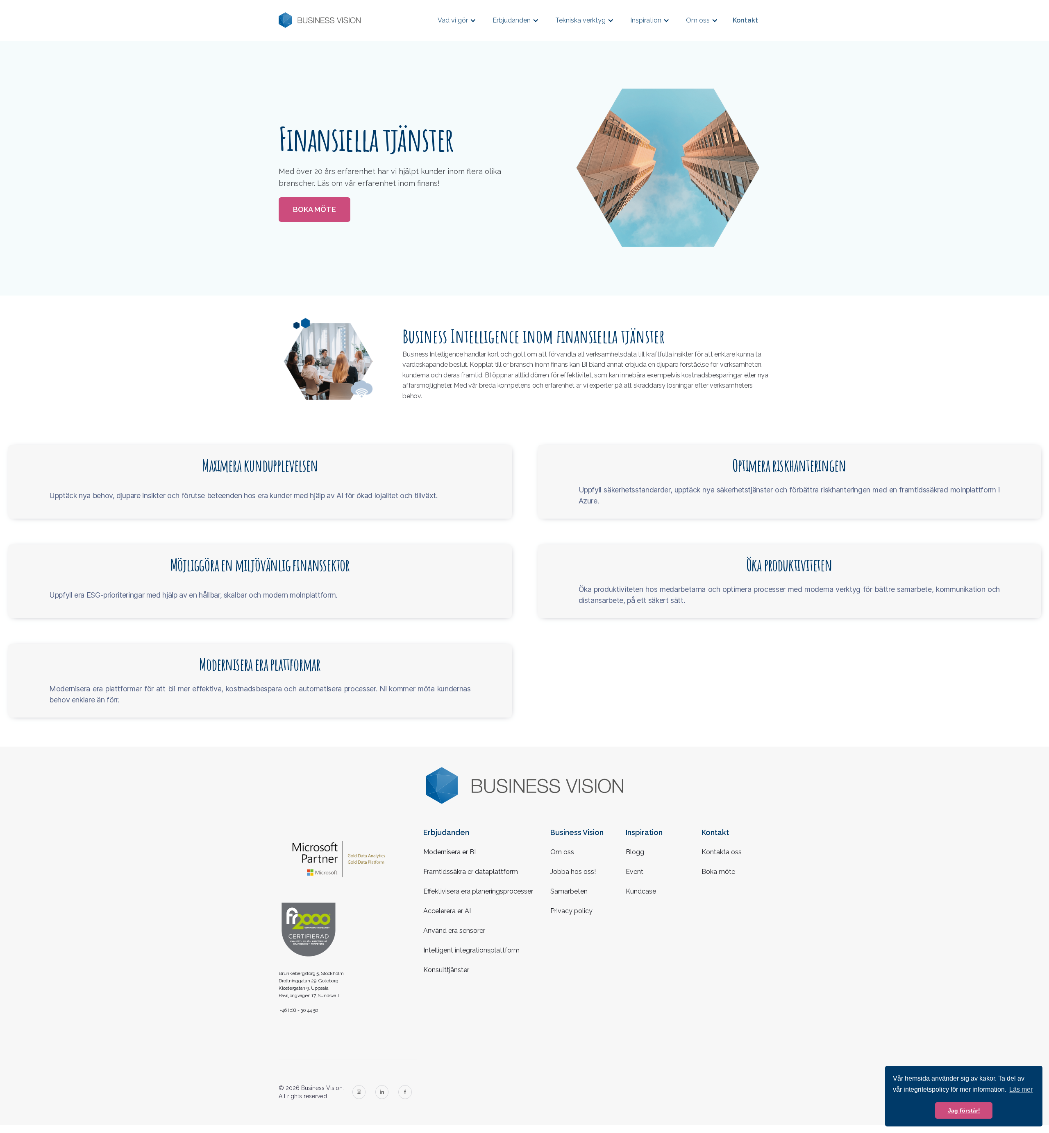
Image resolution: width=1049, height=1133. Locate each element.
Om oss (562, 852)
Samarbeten (569, 891)
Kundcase (641, 891)
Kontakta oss (722, 852)
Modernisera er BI (449, 852)
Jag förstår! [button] (964, 1110)
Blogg (635, 852)
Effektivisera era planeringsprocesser (478, 891)
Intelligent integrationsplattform (471, 950)
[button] (456, 20)
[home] (320, 20)
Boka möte (314, 209)
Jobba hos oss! (573, 872)
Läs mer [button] (1021, 1089)
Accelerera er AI (447, 911)
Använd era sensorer (454, 930)
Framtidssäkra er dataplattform (470, 872)
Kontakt (745, 20)
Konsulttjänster (446, 970)
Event (634, 872)
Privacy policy (571, 911)
